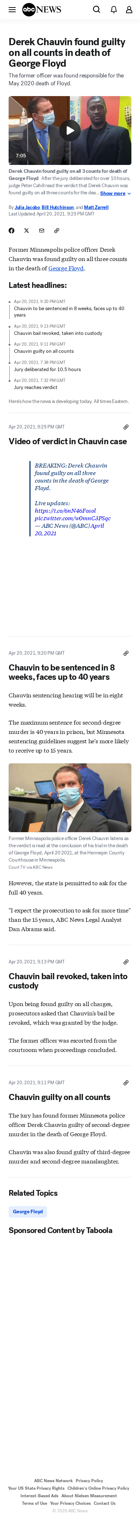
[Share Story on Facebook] (11, 230)
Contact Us (105, 1503)
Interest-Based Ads (39, 1496)
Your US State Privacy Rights (36, 1488)
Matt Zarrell (96, 207)
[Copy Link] (56, 230)
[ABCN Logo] (41, 9)
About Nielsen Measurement (89, 1496)
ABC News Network (53, 1481)
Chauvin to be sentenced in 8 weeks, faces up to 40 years (69, 311)
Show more (112, 193)
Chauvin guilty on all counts (44, 351)
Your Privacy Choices (70, 1503)
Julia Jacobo (27, 207)
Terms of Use (34, 1503)
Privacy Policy (89, 1481)
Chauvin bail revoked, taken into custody (58, 333)
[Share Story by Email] (41, 230)
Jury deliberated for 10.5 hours (47, 369)
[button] (12, 9)
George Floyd (66, 268)
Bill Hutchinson (58, 207)
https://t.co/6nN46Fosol (65, 510)
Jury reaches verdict (35, 387)
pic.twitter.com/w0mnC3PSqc (73, 517)
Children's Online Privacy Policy (98, 1488)
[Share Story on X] (26, 230)
